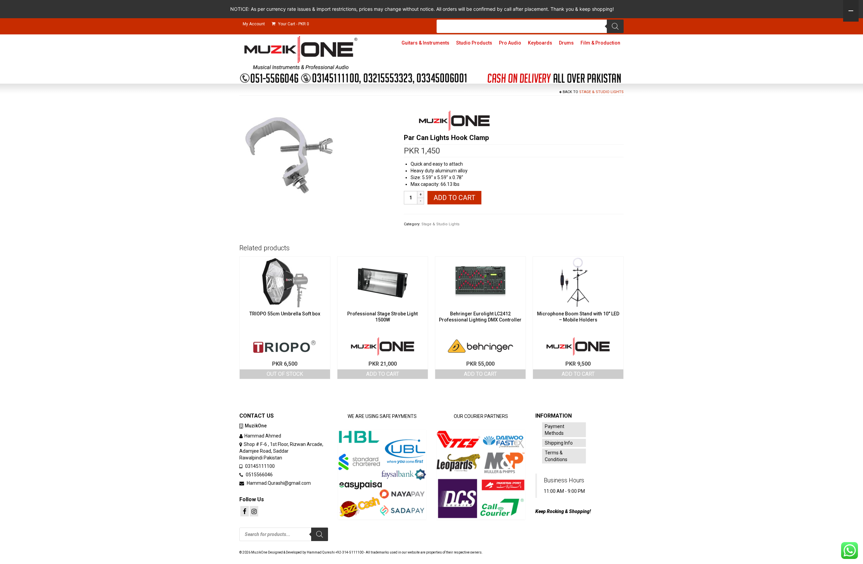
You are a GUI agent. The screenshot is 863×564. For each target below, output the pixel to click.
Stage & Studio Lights (601, 92)
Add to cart (454, 198)
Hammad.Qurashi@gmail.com (278, 483)
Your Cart (293, 24)
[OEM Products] (454, 120)
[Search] (615, 26)
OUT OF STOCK (285, 374)
